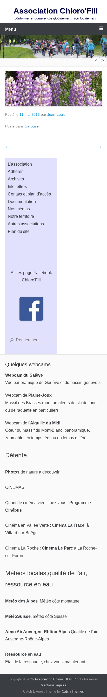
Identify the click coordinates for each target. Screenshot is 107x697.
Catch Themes (73, 691)
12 (79, 61)
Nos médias (19, 209)
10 (70, 61)
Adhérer (15, 171)
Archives (16, 179)
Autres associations (26, 224)
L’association (20, 164)
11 (74, 61)
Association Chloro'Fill (55, 10)
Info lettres (17, 186)
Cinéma (68, 525)
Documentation (22, 201)
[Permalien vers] (53, 88)
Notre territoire (21, 216)
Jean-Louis (56, 114)
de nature (21, 472)
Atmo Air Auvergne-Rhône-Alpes (37, 632)
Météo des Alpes (21, 601)
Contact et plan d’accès (29, 194)
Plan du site (19, 231)
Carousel (32, 126)
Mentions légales (53, 685)
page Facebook (37, 272)
